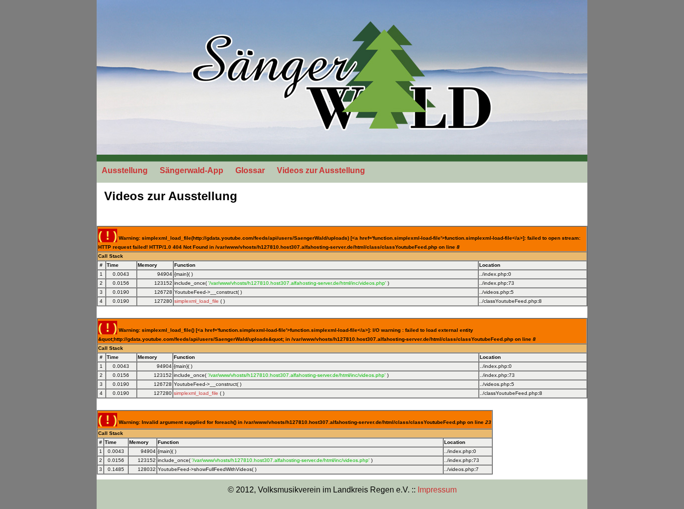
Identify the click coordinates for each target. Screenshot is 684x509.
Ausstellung (125, 170)
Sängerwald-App (191, 170)
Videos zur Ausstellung (321, 170)
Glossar (250, 170)
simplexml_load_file (196, 301)
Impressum (437, 489)
